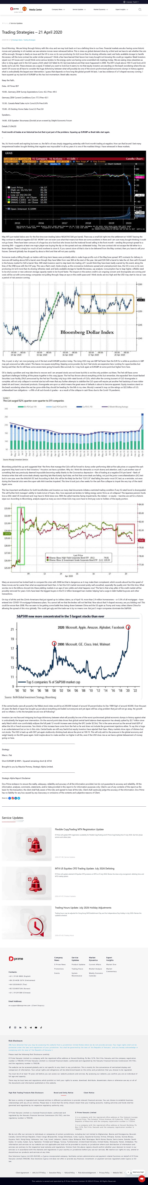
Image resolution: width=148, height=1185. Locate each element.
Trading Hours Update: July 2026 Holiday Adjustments (83, 907)
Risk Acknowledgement (87, 1172)
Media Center (35, 9)
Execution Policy (55, 1172)
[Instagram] (12, 798)
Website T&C (118, 1172)
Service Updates (17, 23)
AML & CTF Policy (39, 1172)
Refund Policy (70, 1172)
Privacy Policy (104, 1172)
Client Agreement (22, 1172)
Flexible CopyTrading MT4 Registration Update (79, 829)
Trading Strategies (29, 40)
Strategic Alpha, (18, 40)
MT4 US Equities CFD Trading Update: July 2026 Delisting (84, 868)
